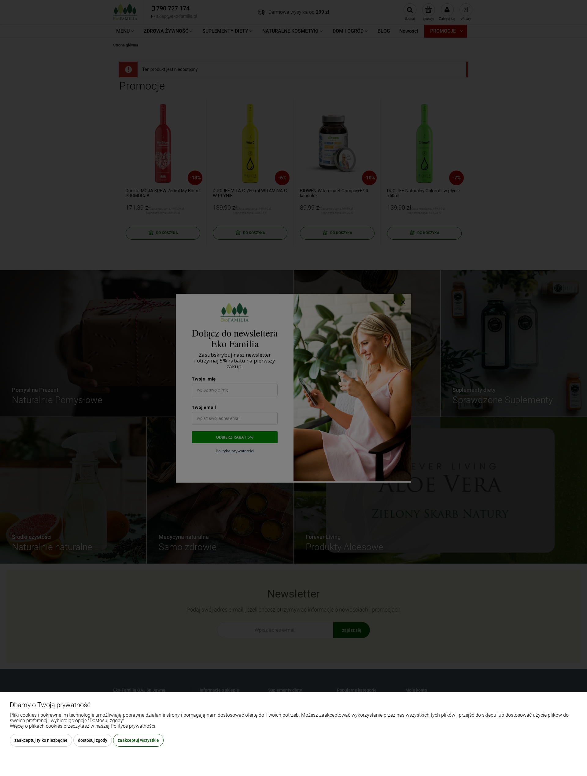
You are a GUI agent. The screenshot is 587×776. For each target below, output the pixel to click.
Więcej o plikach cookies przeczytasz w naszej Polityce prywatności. (83, 726)
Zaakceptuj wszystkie (138, 740)
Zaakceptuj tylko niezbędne (41, 740)
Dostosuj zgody (92, 740)
